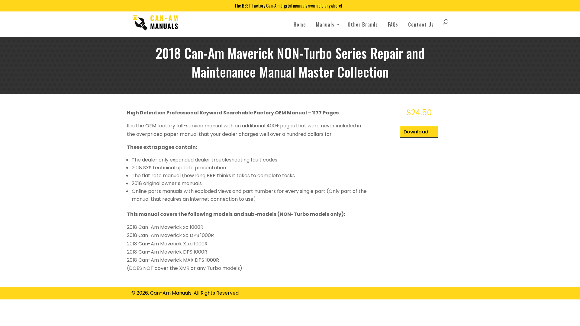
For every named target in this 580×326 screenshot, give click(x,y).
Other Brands (363, 24)
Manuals (325, 24)
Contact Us (421, 24)
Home (300, 24)
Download (416, 131)
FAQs (393, 24)
